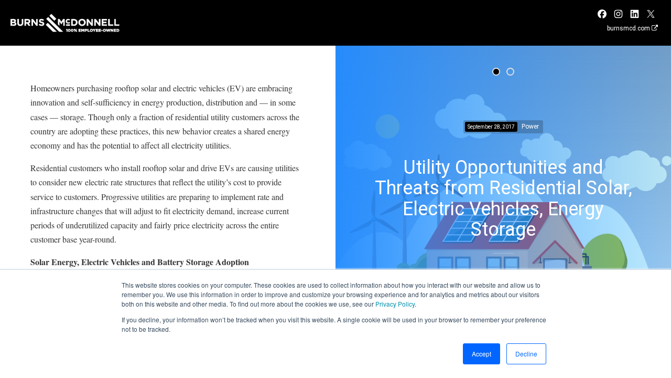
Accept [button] (481, 353)
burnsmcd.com (629, 28)
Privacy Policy (395, 303)
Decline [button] (526, 353)
